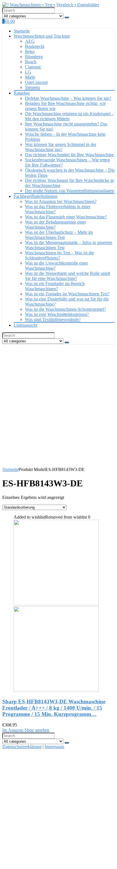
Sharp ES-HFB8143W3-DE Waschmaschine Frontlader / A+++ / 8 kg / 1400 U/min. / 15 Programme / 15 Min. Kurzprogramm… (53, 708)
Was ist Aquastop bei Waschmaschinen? (61, 201)
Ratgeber (22, 93)
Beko (30, 51)
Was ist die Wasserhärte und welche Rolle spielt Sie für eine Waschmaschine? (67, 276)
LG (28, 72)
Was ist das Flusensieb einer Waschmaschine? (66, 216)
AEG (30, 41)
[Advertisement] (58, 405)
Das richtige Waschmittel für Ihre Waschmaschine (69, 154)
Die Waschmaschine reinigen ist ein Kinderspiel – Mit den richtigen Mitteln (69, 116)
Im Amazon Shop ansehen (25, 730)
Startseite (22, 31)
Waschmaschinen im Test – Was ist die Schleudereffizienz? (59, 255)
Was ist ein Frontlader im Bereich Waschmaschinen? (55, 286)
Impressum (54, 746)
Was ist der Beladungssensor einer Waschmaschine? (55, 225)
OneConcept (36, 82)
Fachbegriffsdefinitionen (35, 196)
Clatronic (33, 66)
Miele (30, 77)
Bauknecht (34, 46)
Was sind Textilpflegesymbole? (53, 319)
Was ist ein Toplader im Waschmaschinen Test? (67, 293)
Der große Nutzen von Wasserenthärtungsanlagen (69, 190)
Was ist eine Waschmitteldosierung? (57, 314)
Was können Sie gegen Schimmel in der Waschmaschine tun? (60, 147)
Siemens (32, 87)
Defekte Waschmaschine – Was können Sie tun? (68, 98)
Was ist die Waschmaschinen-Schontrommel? (65, 309)
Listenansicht (25, 325)
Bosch (30, 61)
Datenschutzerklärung (21, 746)
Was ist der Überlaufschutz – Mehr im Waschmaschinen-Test (59, 235)
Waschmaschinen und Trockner (42, 36)
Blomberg (34, 56)
